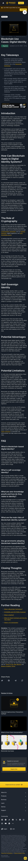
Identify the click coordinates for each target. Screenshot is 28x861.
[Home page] (10, 3)
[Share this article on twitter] (2, 680)
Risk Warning (9, 853)
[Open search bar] (16, 3)
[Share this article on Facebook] (9, 680)
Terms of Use (4, 853)
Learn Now (23, 9)
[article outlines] (25, 12)
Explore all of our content (13, 784)
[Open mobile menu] (26, 3)
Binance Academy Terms (19, 853)
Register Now (14, 769)
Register (21, 3)
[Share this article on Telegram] (15, 680)
